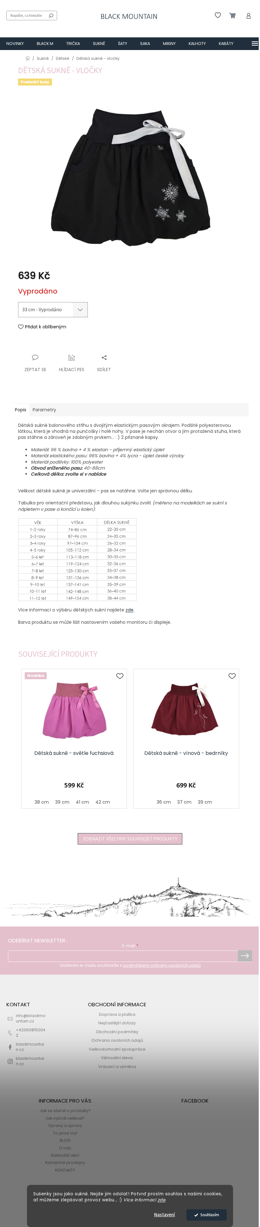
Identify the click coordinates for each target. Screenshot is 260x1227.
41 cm (82, 802)
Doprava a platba (117, 1014)
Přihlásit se (245, 956)
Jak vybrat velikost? (65, 1118)
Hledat (51, 15)
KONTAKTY (65, 1170)
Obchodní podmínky (117, 1031)
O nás (65, 1148)
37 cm (184, 802)
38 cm (42, 802)
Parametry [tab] (44, 410)
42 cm (102, 802)
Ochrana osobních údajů (117, 1040)
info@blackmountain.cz (31, 1018)
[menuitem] (15, 43)
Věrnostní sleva (117, 1057)
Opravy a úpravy (65, 1125)
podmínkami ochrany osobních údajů (162, 965)
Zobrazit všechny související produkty (130, 839)
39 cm (62, 802)
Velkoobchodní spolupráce (117, 1049)
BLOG (65, 1140)
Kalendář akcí (65, 1155)
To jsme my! (65, 1133)
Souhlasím (209, 1215)
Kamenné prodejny (65, 1162)
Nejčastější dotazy (117, 1023)
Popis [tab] (20, 410)
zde (162, 1200)
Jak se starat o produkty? (65, 1110)
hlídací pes (71, 369)
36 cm (164, 802)
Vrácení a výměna (117, 1066)
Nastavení (164, 1214)
